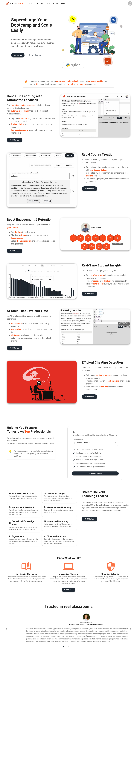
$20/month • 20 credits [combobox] (82, 443)
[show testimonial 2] (68, 646)
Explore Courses (35, 55)
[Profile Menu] (130, 3)
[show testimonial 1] (63, 646)
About (63, 3)
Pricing (55, 3)
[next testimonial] (130, 629)
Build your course (95, 473)
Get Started (17, 55)
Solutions (44, 3)
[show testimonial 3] (73, 646)
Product (32, 3)
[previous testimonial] (6, 629)
